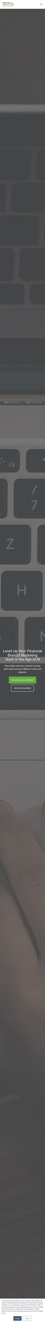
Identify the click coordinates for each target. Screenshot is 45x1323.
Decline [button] (27, 1318)
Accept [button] (17, 1318)
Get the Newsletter (22, 688)
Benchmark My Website (22, 680)
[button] (41, 4)
